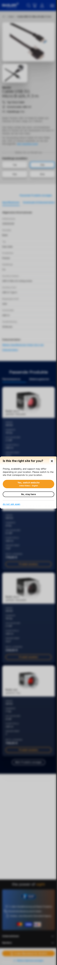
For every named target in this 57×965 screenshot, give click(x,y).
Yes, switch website (28, 484)
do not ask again (11, 504)
